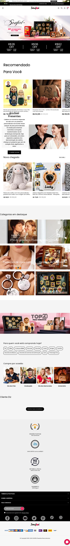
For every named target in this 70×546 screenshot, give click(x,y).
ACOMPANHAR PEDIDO (58, 4)
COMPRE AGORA (14, 152)
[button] (3, 8)
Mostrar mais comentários (35, 409)
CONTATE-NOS (43, 4)
